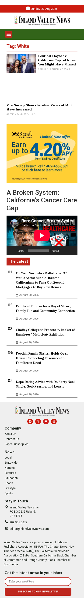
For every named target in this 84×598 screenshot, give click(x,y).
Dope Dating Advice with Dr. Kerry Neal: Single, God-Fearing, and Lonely (45, 384)
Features (10, 473)
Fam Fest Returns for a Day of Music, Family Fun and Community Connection (45, 308)
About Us (10, 434)
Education (11, 478)
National (10, 467)
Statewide (11, 462)
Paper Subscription (16, 444)
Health (9, 483)
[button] (8, 34)
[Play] (12, 250)
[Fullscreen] (71, 250)
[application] (42, 235)
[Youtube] (46, 421)
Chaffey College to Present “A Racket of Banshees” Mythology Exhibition (45, 332)
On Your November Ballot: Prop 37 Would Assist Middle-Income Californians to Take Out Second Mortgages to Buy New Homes (41, 280)
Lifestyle (10, 488)
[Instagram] (54, 421)
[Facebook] (30, 421)
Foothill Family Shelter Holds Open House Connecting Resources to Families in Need (42, 358)
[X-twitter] (38, 421)
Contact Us (12, 439)
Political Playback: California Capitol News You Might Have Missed (57, 60)
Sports (9, 493)
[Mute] (64, 250)
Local (8, 457)
